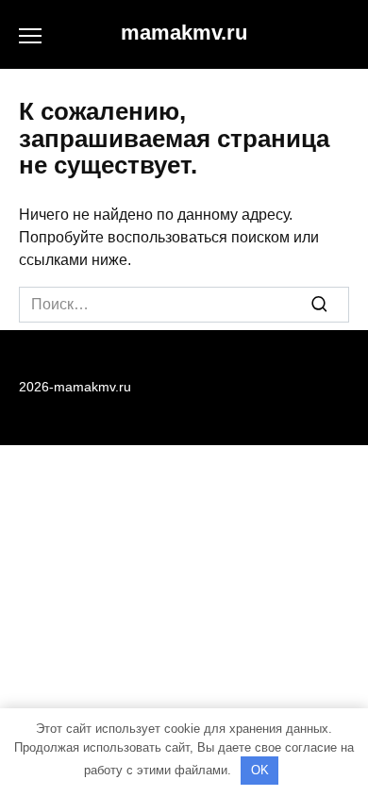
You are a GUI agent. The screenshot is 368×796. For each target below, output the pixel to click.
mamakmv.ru (184, 32)
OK (260, 770)
